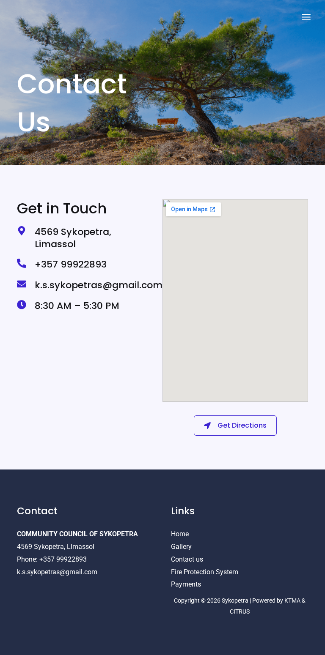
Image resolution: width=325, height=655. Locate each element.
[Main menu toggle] (306, 17)
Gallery (181, 547)
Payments (186, 584)
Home (180, 534)
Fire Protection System (204, 572)
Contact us (187, 559)
